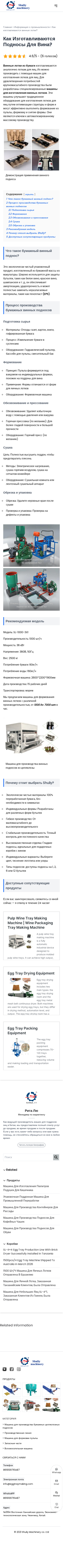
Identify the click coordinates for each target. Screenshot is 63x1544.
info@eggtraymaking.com (18, 1484)
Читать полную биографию (31, 1145)
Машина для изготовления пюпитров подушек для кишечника (26, 1188)
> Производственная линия (17, 1433)
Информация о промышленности (32, 27)
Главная (7, 27)
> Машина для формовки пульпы (20, 1438)
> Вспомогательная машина (17, 1448)
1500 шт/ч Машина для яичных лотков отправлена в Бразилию (27, 1272)
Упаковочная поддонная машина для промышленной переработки (26, 1198)
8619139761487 (11, 1469)
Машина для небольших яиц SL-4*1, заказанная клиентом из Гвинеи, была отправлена (26, 1295)
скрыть (29, 194)
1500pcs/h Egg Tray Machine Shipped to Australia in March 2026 (29, 1262)
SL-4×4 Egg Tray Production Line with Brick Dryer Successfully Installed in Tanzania (30, 1251)
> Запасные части (12, 1443)
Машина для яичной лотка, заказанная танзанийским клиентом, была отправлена (29, 1283)
